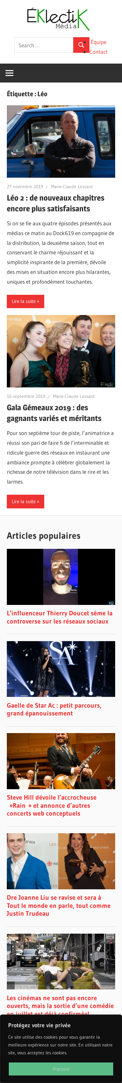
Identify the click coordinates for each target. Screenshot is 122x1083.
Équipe (98, 41)
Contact (98, 51)
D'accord (61, 1069)
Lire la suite (23, 301)
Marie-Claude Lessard (72, 186)
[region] (61, 1049)
